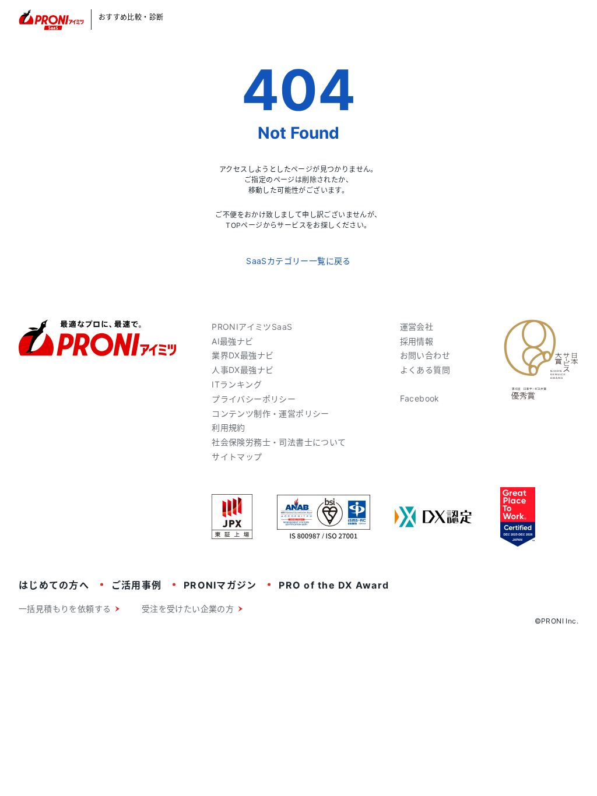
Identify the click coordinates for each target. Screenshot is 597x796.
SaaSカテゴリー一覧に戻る (298, 261)
